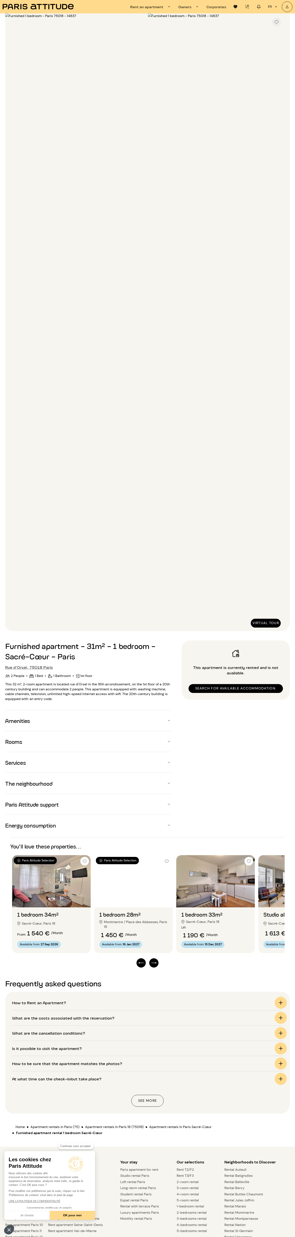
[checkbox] (276, 22)
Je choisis (27, 1215)
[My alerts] (247, 7)
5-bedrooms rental (192, 1231)
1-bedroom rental (190, 1206)
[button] (9, 1229)
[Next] (282, 322)
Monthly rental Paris (136, 1218)
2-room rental (188, 1182)
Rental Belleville (236, 1182)
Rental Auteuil (235, 1169)
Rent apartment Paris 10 (24, 1225)
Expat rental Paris (134, 1200)
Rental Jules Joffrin (239, 1200)
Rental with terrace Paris (139, 1206)
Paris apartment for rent (139, 1169)
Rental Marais (235, 1206)
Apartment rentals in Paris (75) (54, 1127)
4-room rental (188, 1194)
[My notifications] (259, 7)
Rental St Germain (238, 1231)
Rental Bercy (234, 1188)
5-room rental (188, 1200)
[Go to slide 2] (54, 899)
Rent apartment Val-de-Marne (72, 1231)
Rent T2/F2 (185, 1169)
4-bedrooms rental (192, 1225)
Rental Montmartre (239, 1212)
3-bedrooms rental (192, 1218)
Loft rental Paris (132, 1182)
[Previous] (12, 322)
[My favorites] (235, 7)
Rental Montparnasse (241, 1218)
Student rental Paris (136, 1194)
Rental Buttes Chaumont (243, 1194)
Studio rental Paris (134, 1175)
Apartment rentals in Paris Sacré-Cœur (180, 1127)
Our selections (190, 1162)
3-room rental (188, 1188)
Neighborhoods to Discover (250, 1162)
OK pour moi (72, 1215)
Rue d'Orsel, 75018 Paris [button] (29, 667)
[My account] (287, 7)
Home (20, 1127)
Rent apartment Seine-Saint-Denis (75, 1225)
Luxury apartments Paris (139, 1212)
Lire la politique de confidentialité (34, 1201)
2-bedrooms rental (192, 1212)
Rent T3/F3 (185, 1175)
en (270, 6)
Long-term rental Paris (138, 1188)
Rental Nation (235, 1225)
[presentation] (151, 6)
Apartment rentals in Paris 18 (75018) (114, 1127)
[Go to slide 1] (49, 899)
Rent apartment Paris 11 (23, 1231)
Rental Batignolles (238, 1175)
